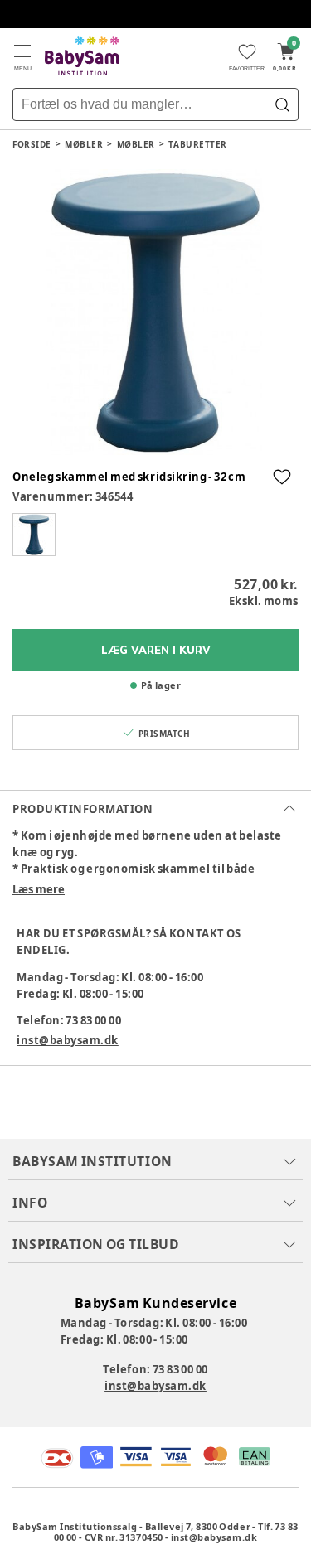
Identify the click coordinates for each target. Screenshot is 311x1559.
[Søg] (282, 104)
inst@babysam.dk (68, 1040)
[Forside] (82, 55)
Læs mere (38, 889)
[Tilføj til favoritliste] (282, 476)
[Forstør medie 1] (155, 312)
